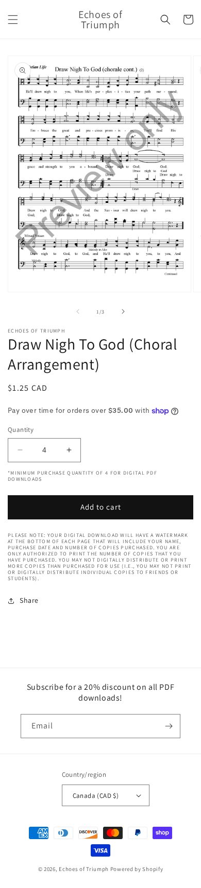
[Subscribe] (168, 726)
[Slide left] (77, 311)
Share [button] (29, 600)
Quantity (21, 429)
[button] (13, 19)
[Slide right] (123, 311)
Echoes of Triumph (84, 869)
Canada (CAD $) (96, 795)
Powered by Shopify (136, 869)
